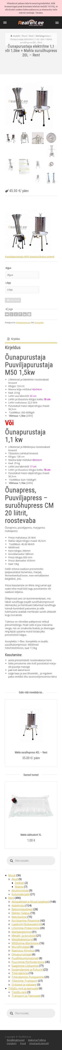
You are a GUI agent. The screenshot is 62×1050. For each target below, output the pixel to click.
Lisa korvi (14, 300)
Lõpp (8, 282)
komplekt (39, 322)
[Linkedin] (25, 314)
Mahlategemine (23, 322)
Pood (23, 1043)
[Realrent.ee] (31, 22)
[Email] (7, 314)
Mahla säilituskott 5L (31, 834)
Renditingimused (15, 1040)
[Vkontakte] (29, 314)
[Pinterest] (20, 314)
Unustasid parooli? (39, 1043)
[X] (11, 314)
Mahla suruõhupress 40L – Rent (31, 752)
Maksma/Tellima (37, 1040)
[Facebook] (16, 314)
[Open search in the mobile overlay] (31, 861)
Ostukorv (12, 1043)
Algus (8, 267)
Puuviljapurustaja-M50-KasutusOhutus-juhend (29, 256)
